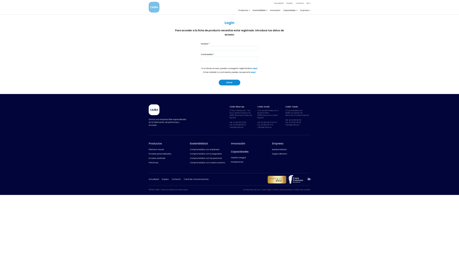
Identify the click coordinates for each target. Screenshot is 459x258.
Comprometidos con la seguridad (206, 153)
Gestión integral (238, 157)
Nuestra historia (279, 149)
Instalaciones (237, 162)
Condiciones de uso (251, 189)
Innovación (275, 10)
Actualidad (279, 3)
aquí (254, 68)
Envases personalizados (160, 153)
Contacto (300, 3)
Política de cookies (302, 189)
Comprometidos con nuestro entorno (207, 162)
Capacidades (240, 151)
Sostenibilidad (199, 143)
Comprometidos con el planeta (204, 149)
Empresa (277, 143)
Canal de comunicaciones (196, 179)
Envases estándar (157, 158)
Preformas (153, 162)
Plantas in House (156, 149)
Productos (155, 143)
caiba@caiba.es (237, 127)
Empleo (289, 3)
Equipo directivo (279, 153)
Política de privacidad (282, 189)
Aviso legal (266, 189)
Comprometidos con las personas (206, 158)
